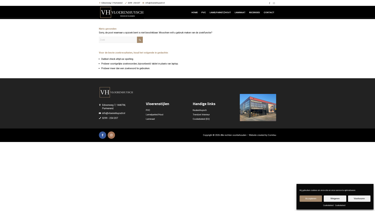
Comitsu (272, 135)
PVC (148, 110)
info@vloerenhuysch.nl (155, 3)
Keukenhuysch (200, 110)
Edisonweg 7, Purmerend (112, 3)
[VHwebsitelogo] (121, 12)
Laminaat (150, 119)
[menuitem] (195, 12)
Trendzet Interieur (201, 114)
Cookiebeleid (328, 205)
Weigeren (335, 198)
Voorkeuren (359, 198)
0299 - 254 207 (134, 3)
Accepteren (310, 198)
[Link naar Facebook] (269, 3)
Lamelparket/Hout (154, 114)
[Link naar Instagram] (274, 3)
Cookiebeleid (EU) (201, 119)
